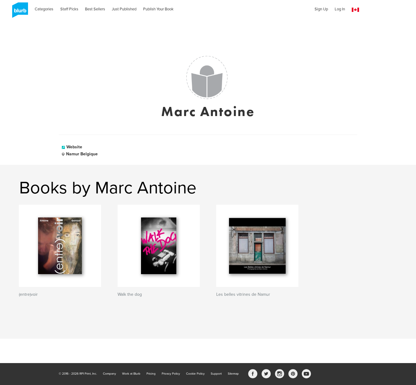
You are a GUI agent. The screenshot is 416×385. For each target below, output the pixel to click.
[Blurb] (18, 12)
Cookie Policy (195, 374)
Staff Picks (69, 9)
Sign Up (321, 9)
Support (216, 374)
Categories (44, 9)
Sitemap (233, 374)
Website (74, 147)
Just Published (124, 9)
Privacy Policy (171, 374)
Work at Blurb (131, 374)
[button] (355, 10)
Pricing (151, 374)
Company (109, 374)
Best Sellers (95, 9)
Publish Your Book (158, 9)
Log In (340, 9)
